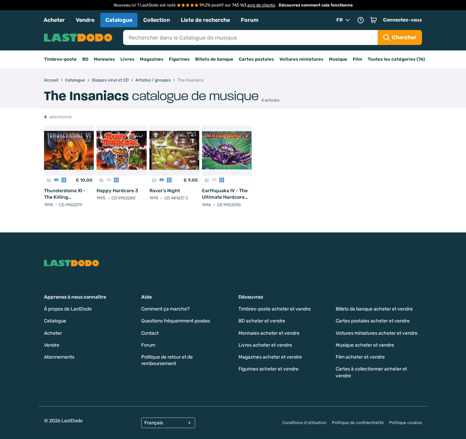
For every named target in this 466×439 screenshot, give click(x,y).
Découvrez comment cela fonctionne (316, 5)
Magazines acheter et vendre (270, 357)
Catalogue (118, 20)
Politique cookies (405, 422)
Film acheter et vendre (360, 357)
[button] (373, 20)
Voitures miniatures (301, 59)
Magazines (151, 59)
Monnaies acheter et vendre (269, 333)
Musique (338, 59)
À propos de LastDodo (68, 309)
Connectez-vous (402, 20)
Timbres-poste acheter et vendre (274, 309)
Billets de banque (214, 59)
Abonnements (59, 357)
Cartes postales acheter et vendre (373, 321)
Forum (250, 20)
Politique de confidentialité (358, 422)
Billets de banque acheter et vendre (374, 309)
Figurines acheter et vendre (268, 369)
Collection (156, 20)
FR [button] (339, 20)
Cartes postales (256, 59)
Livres (127, 59)
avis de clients (261, 5)
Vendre (85, 20)
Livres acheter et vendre (265, 345)
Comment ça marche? (165, 309)
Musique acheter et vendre (365, 345)
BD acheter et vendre (261, 321)
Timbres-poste (60, 59)
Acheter (54, 20)
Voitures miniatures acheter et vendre (377, 333)
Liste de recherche (205, 20)
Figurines (179, 59)
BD (85, 59)
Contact (150, 333)
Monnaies (104, 59)
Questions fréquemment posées (175, 321)
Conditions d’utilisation (304, 422)
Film (357, 59)
